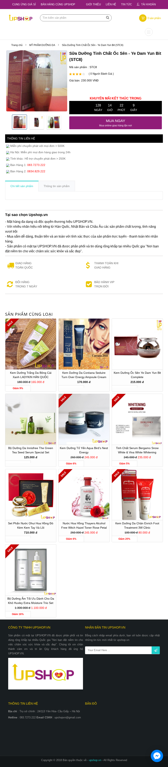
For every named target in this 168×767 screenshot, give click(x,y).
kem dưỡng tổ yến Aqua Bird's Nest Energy (84, 450)
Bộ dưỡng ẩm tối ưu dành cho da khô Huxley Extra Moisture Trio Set (30, 601)
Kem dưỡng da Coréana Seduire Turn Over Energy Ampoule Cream (83, 375)
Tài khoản (148, 4)
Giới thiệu (93, 4)
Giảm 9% (18, 388)
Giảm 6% (71, 463)
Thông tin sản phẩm (57, 186)
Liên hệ (111, 4)
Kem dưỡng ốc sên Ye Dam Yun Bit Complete (137, 375)
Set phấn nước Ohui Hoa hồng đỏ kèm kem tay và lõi (30, 525)
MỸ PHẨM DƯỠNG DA (42, 45)
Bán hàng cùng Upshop (58, 4)
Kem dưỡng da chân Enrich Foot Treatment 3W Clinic (137, 525)
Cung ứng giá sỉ (24, 4)
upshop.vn (95, 760)
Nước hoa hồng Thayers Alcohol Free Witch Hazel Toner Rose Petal (84, 525)
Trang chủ (17, 45)
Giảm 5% (124, 463)
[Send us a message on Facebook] (157, 756)
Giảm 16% (18, 614)
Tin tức (126, 4)
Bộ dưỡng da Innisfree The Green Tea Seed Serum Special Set (30, 450)
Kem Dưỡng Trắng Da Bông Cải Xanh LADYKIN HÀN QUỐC (30, 375)
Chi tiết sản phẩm (21, 186)
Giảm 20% (124, 538)
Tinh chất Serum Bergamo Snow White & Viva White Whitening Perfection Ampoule (137, 450)
